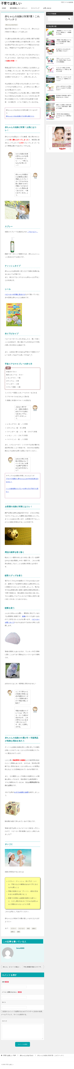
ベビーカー (21, 928)
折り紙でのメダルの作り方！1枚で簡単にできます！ (63, 50)
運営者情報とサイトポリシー (18, 8)
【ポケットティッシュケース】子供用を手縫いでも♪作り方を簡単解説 (63, 60)
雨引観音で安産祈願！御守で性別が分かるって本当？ (63, 96)
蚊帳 (23, 616)
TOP (9, 1055)
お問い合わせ (47, 8)
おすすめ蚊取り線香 (21, 792)
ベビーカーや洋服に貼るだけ (15, 294)
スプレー (13, 928)
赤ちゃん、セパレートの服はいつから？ (13, 967)
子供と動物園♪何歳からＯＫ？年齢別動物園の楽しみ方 (34, 967)
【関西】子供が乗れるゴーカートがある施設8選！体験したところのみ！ (63, 41)
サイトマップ (35, 8)
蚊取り (13, 931)
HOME (4, 8)
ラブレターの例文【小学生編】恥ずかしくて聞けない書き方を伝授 (63, 69)
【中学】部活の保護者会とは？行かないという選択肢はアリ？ (63, 115)
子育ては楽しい (11, 3)
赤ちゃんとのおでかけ (11, 25)
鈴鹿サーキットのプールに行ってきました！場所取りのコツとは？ (63, 78)
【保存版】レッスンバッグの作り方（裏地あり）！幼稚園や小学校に (63, 32)
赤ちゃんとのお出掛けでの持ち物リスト (20, 116)
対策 (28, 928)
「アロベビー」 (32, 232)
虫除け (34, 928)
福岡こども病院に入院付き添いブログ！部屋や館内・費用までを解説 (63, 106)
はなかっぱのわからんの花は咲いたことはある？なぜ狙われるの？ (63, 88)
